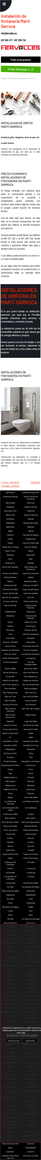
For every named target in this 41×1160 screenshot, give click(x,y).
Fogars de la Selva (30, 854)
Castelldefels (30, 1147)
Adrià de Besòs (10, 577)
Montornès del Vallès (10, 891)
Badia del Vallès (30, 581)
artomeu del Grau (10, 601)
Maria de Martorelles (10, 822)
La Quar (31, 814)
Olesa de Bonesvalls (10, 1143)
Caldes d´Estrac (30, 622)
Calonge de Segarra (31, 535)
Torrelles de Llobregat (31, 919)
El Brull (10, 868)
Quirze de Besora (10, 672)
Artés (10, 903)
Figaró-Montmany (30, 858)
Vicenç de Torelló (31, 729)
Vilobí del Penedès (30, 830)
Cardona (30, 1151)
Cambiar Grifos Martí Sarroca (10, 1156)
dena (10, 1147)
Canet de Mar (10, 646)
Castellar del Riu (10, 745)
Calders (10, 626)
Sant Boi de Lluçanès (10, 597)
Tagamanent (31, 895)
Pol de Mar (10, 676)
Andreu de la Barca (10, 573)
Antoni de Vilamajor (10, 567)
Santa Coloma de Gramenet (31, 497)
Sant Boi (30, 597)
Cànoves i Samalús (10, 642)
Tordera (30, 842)
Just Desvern (30, 704)
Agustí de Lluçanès (31, 573)
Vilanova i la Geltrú (30, 585)
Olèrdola (30, 1143)
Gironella (30, 862)
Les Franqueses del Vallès (10, 808)
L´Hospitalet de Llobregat (10, 877)
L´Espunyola (10, 883)
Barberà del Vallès (30, 523)
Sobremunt (30, 765)
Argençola (30, 903)
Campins (10, 535)
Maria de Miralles (10, 826)
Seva (31, 769)
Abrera (10, 846)
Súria (10, 793)
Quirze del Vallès (30, 668)
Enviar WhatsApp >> (19, 69)
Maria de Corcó (10, 511)
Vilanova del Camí (30, 601)
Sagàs (30, 907)
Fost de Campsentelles (30, 663)
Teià (30, 757)
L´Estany (30, 876)
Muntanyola (30, 626)
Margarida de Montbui (10, 765)
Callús (10, 539)
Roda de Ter (10, 563)
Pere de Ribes (10, 688)
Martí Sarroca (30, 692)
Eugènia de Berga (10, 496)
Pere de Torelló (10, 654)
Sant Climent (10, 818)
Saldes (10, 797)
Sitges (10, 769)
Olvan (10, 915)
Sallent (31, 577)
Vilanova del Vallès (10, 589)
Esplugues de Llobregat (10, 863)
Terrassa (10, 757)
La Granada (10, 872)
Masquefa (31, 749)
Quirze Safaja (10, 668)
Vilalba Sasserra (10, 777)
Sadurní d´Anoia (10, 725)
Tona (10, 634)
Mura (10, 559)
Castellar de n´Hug (30, 745)
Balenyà (31, 527)
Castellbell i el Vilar (10, 741)
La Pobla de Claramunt (30, 654)
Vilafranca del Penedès (30, 606)
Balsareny (10, 527)
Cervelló (10, 887)
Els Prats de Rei (10, 753)
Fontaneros (4, 78)
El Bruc (10, 838)
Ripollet (31, 563)
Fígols (10, 858)
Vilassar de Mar (30, 630)
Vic (10, 737)
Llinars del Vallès (31, 797)
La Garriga (30, 872)
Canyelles (31, 638)
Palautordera (30, 715)
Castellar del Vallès (30, 741)
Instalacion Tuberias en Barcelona (17, 78)
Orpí (10, 773)
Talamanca (10, 895)
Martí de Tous (10, 696)
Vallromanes (10, 781)
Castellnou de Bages (10, 907)
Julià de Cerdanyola (31, 634)
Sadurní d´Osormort (10, 733)
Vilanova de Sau (30, 507)
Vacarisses (30, 789)
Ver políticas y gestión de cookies (21, 1035)
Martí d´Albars (10, 700)
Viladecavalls (10, 611)
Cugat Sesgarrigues (30, 589)
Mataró (10, 581)
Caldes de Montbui (30, 680)
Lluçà (10, 911)
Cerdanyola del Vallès (30, 887)
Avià (30, 899)
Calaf (31, 737)
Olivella (10, 919)
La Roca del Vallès (10, 814)
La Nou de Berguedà (10, 658)
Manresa (10, 555)
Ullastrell (30, 511)
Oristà (30, 773)
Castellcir (10, 1151)
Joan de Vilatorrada (31, 543)
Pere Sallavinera (31, 676)
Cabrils (31, 531)
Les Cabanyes (30, 807)
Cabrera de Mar (10, 605)
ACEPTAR (30, 1041)
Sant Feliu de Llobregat (10, 709)
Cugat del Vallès (30, 721)
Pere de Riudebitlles (30, 684)
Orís (30, 911)
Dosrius (31, 838)
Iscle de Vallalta (30, 547)
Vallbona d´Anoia (10, 789)
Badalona (10, 616)
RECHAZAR (14, 1041)
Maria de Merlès (30, 826)
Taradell (30, 850)
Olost (31, 915)
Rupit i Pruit (10, 551)
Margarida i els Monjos (31, 761)
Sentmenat (30, 923)
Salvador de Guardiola (10, 650)
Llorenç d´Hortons (10, 704)
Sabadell (10, 721)
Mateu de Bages (30, 688)
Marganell (10, 507)
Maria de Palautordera (31, 822)
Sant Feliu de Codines (31, 708)
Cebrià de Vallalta (31, 593)
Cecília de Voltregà (30, 725)
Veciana (30, 777)
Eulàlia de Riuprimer (30, 492)
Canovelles (30, 642)
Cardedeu (10, 519)
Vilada (30, 733)
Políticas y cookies (30, 1155)
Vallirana (30, 781)
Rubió (30, 551)
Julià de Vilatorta (31, 515)
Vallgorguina (10, 785)
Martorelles (10, 503)
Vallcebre (31, 785)
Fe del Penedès (10, 761)
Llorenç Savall (30, 700)
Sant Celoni (31, 818)
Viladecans (30, 611)
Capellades (10, 523)
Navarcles (31, 555)
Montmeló (31, 891)
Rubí (31, 559)
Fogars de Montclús (10, 854)
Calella (10, 543)
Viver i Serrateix (10, 830)
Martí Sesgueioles (10, 692)
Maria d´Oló (10, 515)
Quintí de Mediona (30, 672)
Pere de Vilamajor (30, 650)
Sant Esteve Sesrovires (10, 716)
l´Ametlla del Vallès (30, 883)
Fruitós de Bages (10, 662)
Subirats (30, 793)
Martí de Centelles (30, 696)
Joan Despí (10, 638)
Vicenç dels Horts (10, 729)
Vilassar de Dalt (10, 585)
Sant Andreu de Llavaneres (30, 568)
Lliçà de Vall (10, 834)
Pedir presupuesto (21, 59)
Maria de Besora (10, 923)
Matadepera (10, 749)
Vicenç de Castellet (31, 646)
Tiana (30, 753)
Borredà (10, 899)
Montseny (10, 630)
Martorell (30, 503)
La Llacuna (30, 868)
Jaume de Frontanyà (10, 547)
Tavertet (30, 846)
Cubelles (10, 842)
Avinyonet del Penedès (30, 617)
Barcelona (10, 492)
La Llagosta (31, 658)
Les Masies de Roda (30, 801)
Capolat (31, 519)
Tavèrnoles (10, 850)
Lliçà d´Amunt (30, 834)
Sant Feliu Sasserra (10, 684)
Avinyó (10, 622)
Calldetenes (31, 539)
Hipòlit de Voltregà (10, 680)
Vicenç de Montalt (10, 593)
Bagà (10, 531)
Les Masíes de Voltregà (10, 802)
